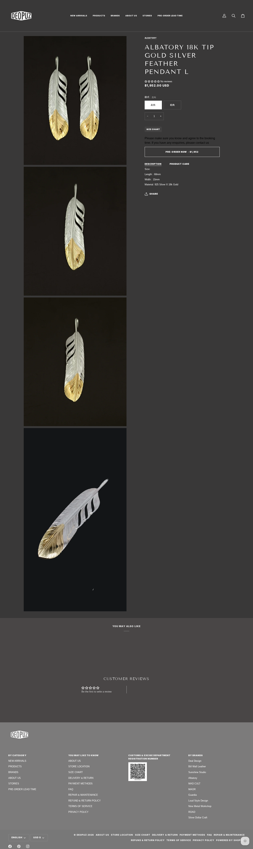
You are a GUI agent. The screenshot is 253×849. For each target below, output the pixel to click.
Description (153, 164)
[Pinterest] (19, 846)
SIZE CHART (153, 129)
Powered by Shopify (230, 840)
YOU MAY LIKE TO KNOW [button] (83, 755)
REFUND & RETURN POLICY (84, 800)
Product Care (179, 164)
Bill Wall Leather (197, 766)
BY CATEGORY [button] (17, 755)
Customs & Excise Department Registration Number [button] (149, 757)
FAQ (70, 789)
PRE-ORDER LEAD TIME (22, 789)
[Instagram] (27, 846)
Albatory (151, 38)
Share (153, 194)
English (16, 837)
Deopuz (82, 835)
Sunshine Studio (197, 772)
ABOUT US (14, 778)
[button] (79, 16)
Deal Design (194, 760)
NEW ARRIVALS (17, 760)
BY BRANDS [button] (195, 755)
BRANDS (13, 772)
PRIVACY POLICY (78, 812)
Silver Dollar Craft (197, 817)
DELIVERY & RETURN (80, 778)
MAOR (192, 789)
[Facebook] (10, 846)
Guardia (192, 794)
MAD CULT (194, 783)
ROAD (191, 812)
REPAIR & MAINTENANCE (83, 794)
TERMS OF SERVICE (80, 806)
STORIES (13, 783)
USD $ (37, 837)
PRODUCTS (15, 766)
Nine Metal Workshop (199, 806)
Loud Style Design (198, 800)
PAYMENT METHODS (80, 783)
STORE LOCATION (78, 766)
